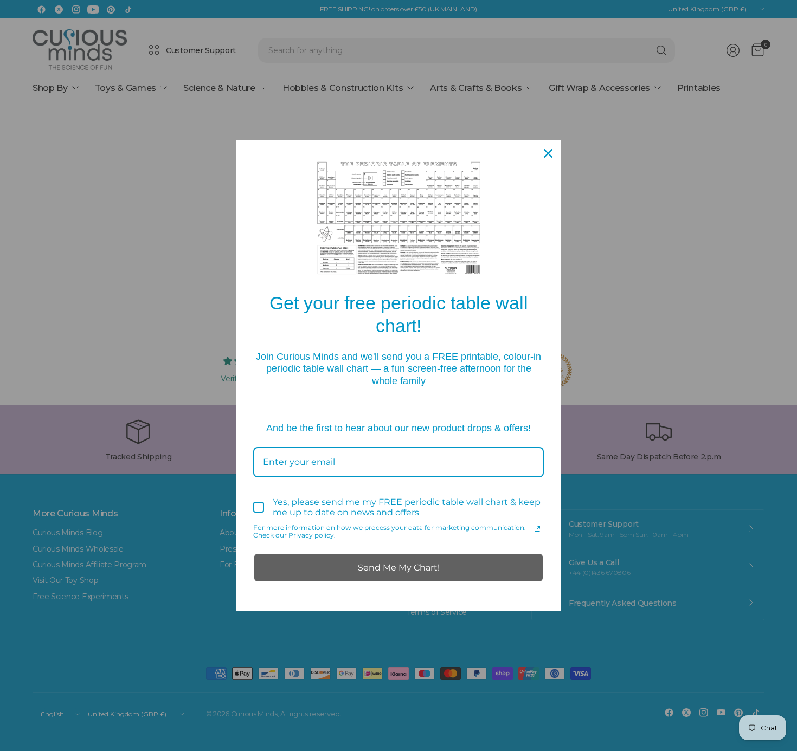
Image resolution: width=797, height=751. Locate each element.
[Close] (548, 153)
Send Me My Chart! (399, 567)
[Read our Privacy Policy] (537, 528)
